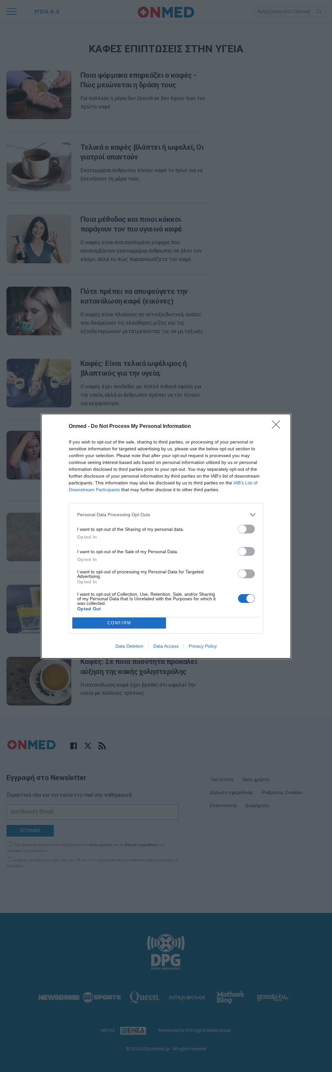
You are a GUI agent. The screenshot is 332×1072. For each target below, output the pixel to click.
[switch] (246, 529)
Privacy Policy (203, 646)
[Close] (278, 426)
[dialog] (166, 536)
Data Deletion (129, 646)
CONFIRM (119, 622)
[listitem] (166, 514)
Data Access (166, 646)
